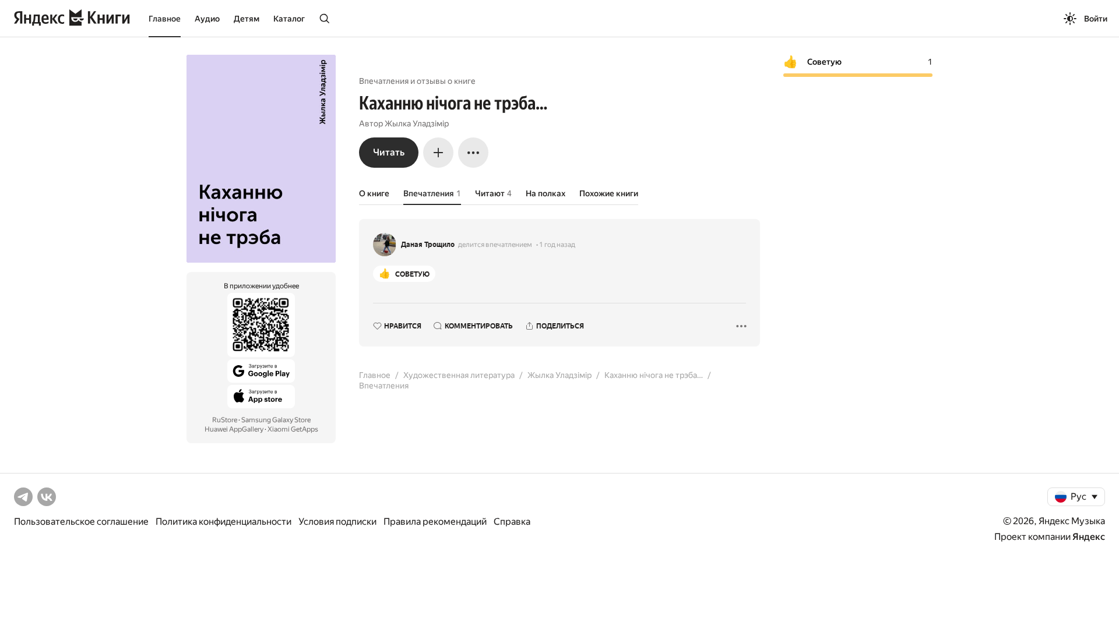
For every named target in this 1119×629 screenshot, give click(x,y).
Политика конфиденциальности (223, 521)
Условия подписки (337, 521)
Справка (512, 521)
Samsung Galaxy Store (276, 420)
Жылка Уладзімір (417, 123)
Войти (1095, 18)
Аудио (207, 18)
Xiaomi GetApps (293, 429)
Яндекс (1088, 536)
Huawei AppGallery (234, 429)
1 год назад (557, 245)
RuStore (224, 420)
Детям (246, 18)
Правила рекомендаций (435, 521)
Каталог (289, 18)
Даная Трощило (428, 245)
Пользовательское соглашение (81, 521)
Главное (165, 18)
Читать (388, 152)
